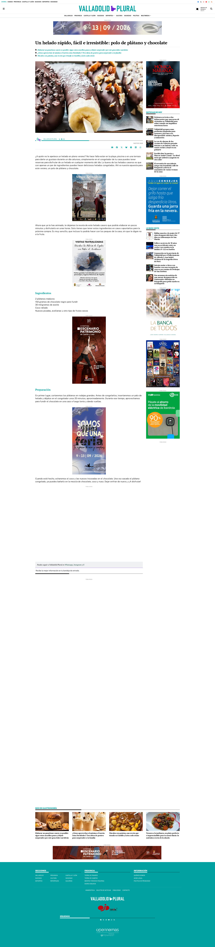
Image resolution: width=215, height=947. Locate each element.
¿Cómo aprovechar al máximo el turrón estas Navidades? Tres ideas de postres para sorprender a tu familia (79, 53)
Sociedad (53, 2)
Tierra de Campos (91, 878)
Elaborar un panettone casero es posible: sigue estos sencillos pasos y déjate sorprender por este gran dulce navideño (83, 50)
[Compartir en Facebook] (117, 147)
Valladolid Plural (50, 139)
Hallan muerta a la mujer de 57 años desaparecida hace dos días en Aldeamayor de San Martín (167, 236)
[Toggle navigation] (4, 9)
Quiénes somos (139, 875)
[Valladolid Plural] (107, 9)
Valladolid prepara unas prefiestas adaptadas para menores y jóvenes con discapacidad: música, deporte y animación (166, 133)
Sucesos (38, 2)
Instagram (77, 565)
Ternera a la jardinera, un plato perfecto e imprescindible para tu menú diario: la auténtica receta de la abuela (162, 835)
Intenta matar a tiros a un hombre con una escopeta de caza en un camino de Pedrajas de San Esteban (167, 268)
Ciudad (10, 2)
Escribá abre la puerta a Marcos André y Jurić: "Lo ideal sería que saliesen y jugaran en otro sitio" (167, 156)
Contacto (126, 890)
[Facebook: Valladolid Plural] (62, 139)
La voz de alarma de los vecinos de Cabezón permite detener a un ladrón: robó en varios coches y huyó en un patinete (166, 145)
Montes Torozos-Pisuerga (94, 881)
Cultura (53, 878)
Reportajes (54, 881)
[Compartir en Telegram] (131, 147)
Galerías (69, 881)
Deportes (45, 2)
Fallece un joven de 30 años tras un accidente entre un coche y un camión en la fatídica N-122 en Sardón (165, 246)
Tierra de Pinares (91, 875)
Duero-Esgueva (90, 884)
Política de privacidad (142, 881)
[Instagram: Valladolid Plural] (64, 139)
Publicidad (117, 890)
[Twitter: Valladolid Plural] (59, 139)
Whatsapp (69, 565)
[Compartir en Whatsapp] (140, 147)
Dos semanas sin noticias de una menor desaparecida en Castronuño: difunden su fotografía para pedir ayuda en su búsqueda (166, 279)
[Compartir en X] (121, 147)
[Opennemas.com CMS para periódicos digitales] (107, 932)
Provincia (17, 2)
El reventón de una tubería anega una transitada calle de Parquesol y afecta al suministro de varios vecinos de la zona (166, 167)
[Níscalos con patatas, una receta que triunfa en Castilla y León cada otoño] (126, 821)
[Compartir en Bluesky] (126, 147)
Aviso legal (138, 878)
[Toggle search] (211, 9)
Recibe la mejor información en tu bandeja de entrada (57, 571)
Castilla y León (28, 2)
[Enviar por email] (112, 147)
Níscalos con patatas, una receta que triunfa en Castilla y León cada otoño (66, 55)
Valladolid (39, 875)
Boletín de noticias (103, 890)
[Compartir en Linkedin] (135, 147)
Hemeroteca (90, 890)
